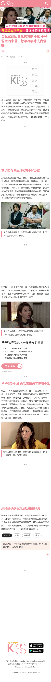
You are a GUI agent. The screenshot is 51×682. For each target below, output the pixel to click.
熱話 (3, 51)
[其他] (48, 52)
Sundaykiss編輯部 (8, 57)
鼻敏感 (27, 535)
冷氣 (37, 535)
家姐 (17, 535)
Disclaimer (19, 667)
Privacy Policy (30, 667)
